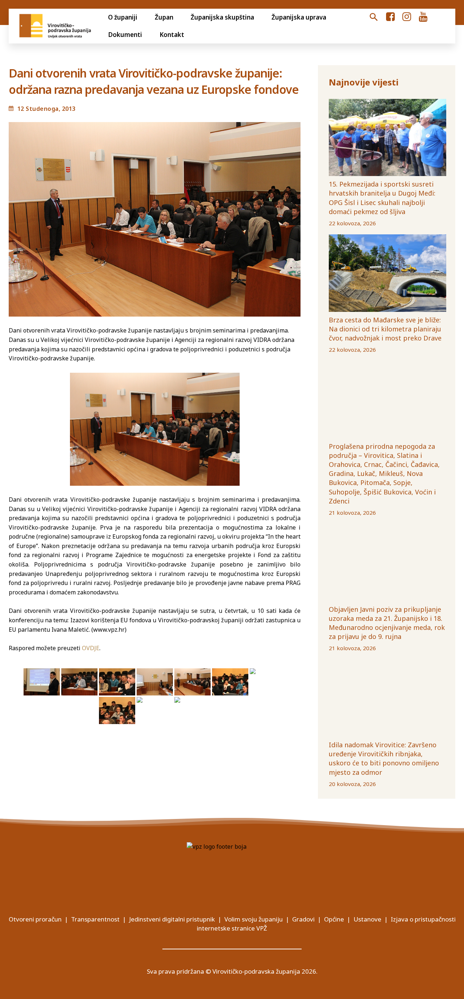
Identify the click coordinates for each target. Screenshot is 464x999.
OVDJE (90, 648)
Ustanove (367, 919)
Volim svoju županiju (253, 919)
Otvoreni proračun (35, 919)
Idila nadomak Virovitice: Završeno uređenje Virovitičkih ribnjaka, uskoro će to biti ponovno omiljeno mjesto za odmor (384, 758)
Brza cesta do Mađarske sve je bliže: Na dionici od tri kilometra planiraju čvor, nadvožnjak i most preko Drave (385, 328)
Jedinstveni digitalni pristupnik (172, 919)
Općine (334, 919)
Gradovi (303, 919)
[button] (373, 17)
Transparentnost (95, 919)
